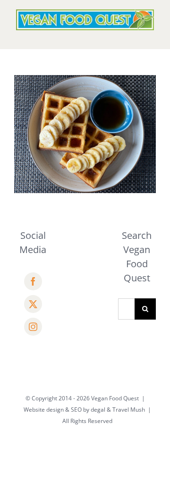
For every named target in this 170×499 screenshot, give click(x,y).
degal (98, 410)
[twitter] (33, 304)
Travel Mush (128, 410)
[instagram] (33, 327)
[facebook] (33, 281)
